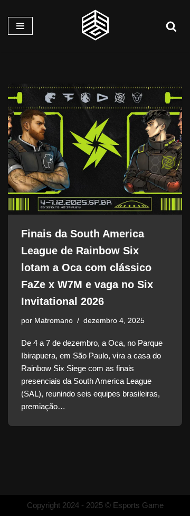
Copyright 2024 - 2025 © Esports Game (95, 505)
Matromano (53, 321)
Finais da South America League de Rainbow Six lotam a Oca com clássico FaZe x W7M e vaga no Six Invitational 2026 (87, 267)
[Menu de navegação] (20, 26)
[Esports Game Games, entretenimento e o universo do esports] (95, 25)
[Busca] (171, 26)
